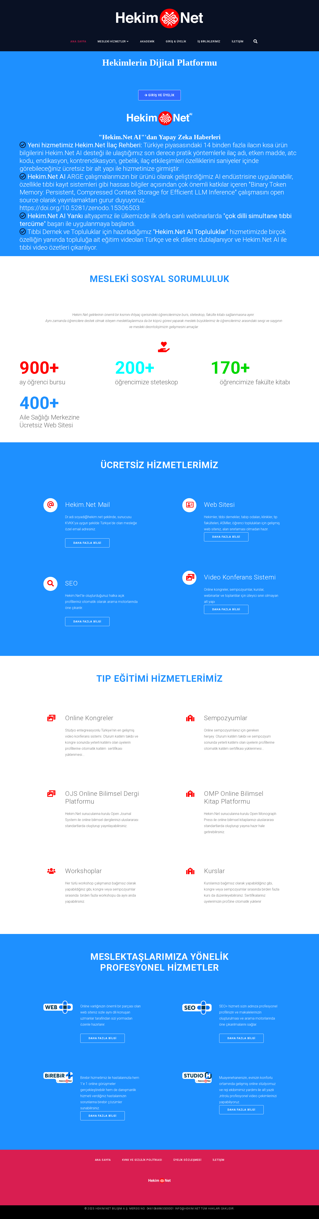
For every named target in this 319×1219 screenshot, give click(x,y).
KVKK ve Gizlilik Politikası (142, 1160)
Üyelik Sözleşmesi (187, 1160)
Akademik (147, 41)
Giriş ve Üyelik (161, 95)
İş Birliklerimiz (208, 41)
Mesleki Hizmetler (112, 41)
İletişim (237, 41)
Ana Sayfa (78, 41)
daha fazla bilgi (87, 542)
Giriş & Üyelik (176, 41)
